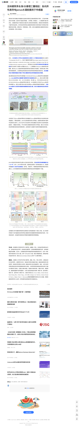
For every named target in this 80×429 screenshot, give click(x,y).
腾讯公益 (37, 419)
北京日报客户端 (10, 297)
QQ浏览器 (41, 419)
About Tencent (13, 419)
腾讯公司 (26, 425)
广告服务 (30, 419)
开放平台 (26, 419)
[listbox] (28, 333)
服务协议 (18, 419)
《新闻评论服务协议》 (24, 381)
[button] (69, 11)
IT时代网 (9, 317)
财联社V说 (13, 337)
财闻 (8, 327)
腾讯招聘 (33, 419)
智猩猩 (8, 347)
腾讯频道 (45, 419)
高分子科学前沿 (10, 307)
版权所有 (30, 425)
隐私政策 (22, 419)
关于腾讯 (9, 419)
